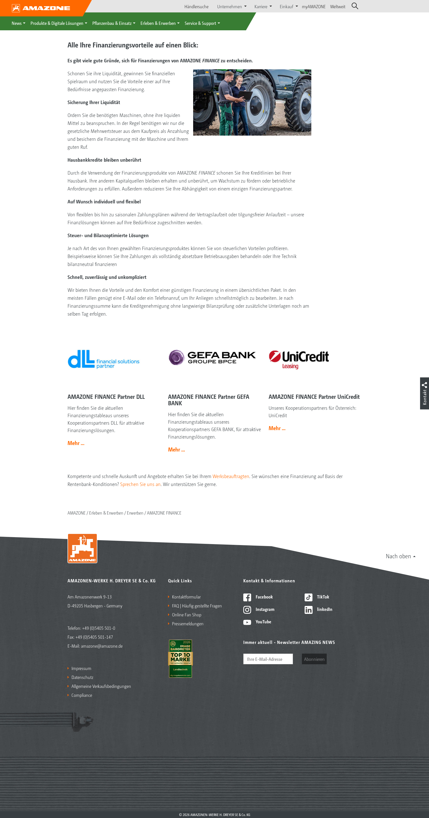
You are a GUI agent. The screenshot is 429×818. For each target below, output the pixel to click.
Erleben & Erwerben (158, 23)
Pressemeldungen (188, 623)
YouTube (263, 621)
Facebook (264, 596)
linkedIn (324, 609)
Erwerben (135, 512)
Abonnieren (314, 659)
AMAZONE (77, 512)
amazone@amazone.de (102, 645)
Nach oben (398, 556)
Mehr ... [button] (76, 443)
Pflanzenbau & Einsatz (112, 23)
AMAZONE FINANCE (164, 512)
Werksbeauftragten (231, 476)
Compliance (82, 695)
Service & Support (200, 23)
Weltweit (337, 6)
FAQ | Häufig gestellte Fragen (197, 605)
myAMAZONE (314, 6)
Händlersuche (196, 6)
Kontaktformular (186, 596)
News (17, 23)
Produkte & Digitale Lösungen (57, 23)
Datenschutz (82, 677)
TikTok (322, 596)
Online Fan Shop (186, 614)
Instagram (264, 609)
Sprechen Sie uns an (140, 484)
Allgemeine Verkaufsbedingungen (101, 686)
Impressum (81, 668)
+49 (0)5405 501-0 (98, 628)
